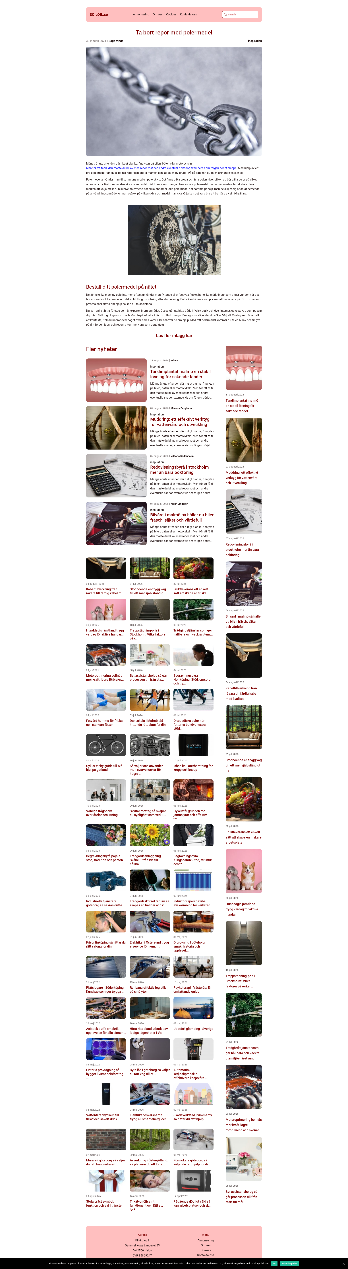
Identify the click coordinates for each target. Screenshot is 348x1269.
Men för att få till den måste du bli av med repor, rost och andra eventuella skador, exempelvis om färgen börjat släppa (161, 168)
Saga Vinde (116, 41)
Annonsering (141, 14)
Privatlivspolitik (289, 1263)
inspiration (255, 41)
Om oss (158, 14)
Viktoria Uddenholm (182, 456)
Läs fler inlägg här (174, 335)
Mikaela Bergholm (181, 408)
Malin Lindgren (179, 503)
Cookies (171, 14)
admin (174, 360)
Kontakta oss (188, 14)
